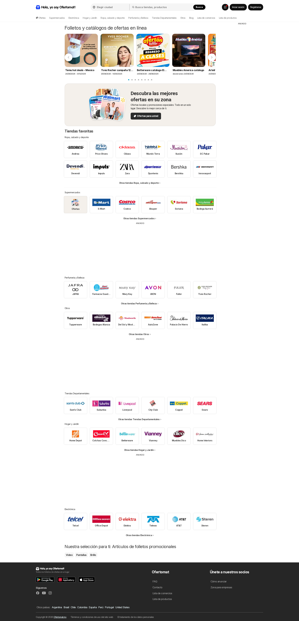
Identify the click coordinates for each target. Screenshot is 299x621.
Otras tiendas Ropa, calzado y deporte (139, 183)
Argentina (57, 607)
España (93, 607)
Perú (100, 607)
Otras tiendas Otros (139, 334)
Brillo (93, 554)
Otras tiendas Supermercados (138, 218)
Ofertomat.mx (60, 617)
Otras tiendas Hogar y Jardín (139, 450)
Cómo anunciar (219, 581)
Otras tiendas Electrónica (139, 535)
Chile (73, 607)
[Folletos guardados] (225, 7)
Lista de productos (228, 18)
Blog (191, 18)
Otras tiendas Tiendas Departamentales (138, 419)
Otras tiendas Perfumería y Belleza (139, 303)
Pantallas (81, 554)
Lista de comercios (206, 18)
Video (69, 554)
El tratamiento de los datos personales (136, 617)
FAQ (154, 581)
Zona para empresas (221, 587)
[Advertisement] (140, 248)
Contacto (157, 587)
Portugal (109, 607)
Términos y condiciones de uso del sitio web (92, 617)
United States (122, 607)
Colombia (82, 607)
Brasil (66, 607)
